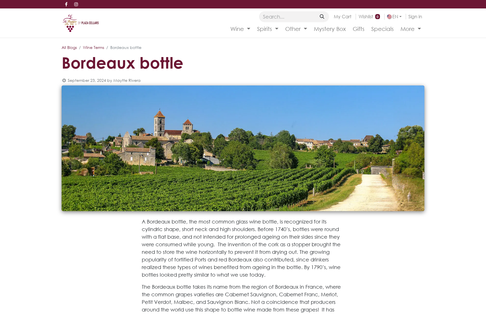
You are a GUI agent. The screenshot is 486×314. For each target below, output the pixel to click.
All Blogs (69, 47)
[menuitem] (240, 28)
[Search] (322, 16)
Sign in (415, 16)
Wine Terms (93, 47)
